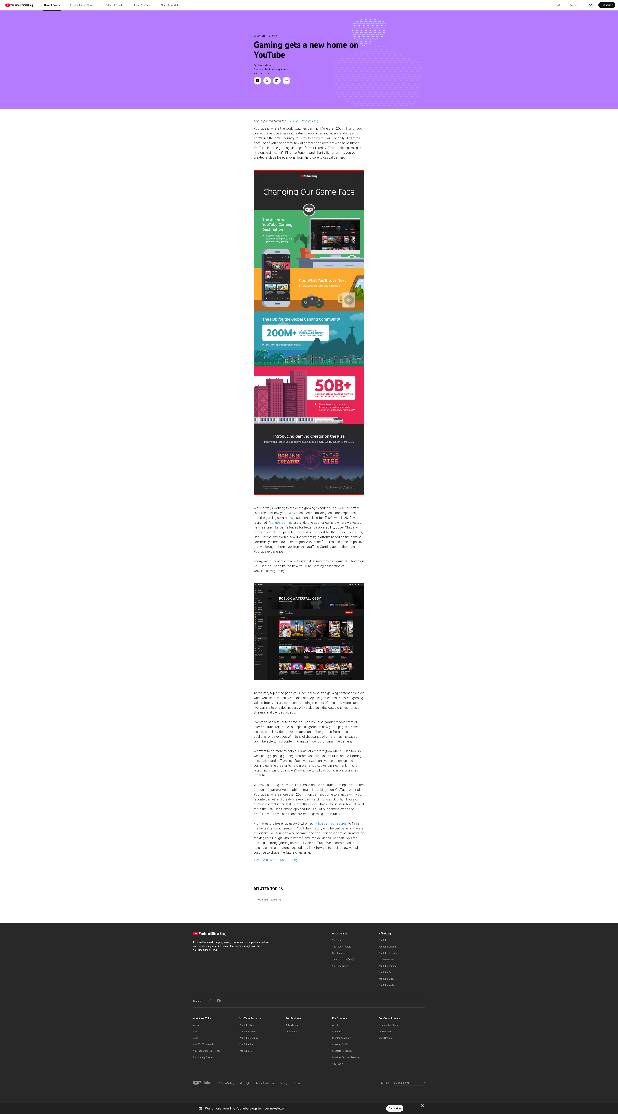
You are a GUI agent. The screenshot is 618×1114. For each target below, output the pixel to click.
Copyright (245, 1083)
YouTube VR (338, 1063)
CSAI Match (385, 1031)
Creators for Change (389, 1025)
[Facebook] (219, 1001)
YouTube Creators (341, 946)
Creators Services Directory (346, 1057)
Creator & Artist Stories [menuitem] (82, 5)
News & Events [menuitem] (52, 5)
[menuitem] (557, 5)
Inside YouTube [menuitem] (142, 5)
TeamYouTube (386, 959)
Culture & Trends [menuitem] (114, 5)
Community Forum (203, 1057)
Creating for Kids (341, 1044)
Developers (292, 1031)
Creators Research (342, 1051)
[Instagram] (209, 1001)
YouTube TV (385, 972)
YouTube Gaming (280, 522)
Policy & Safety (226, 1083)
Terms (296, 1083)
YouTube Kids (246, 1025)
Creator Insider (340, 953)
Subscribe (607, 5)
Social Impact (386, 1038)
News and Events (265, 36)
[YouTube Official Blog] (19, 5)
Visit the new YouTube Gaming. (276, 860)
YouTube (337, 940)
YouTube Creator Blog (302, 121)
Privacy (283, 1083)
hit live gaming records (330, 823)
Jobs (195, 1038)
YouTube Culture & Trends (206, 1051)
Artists (335, 1025)
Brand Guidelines (265, 1083)
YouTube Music (387, 979)
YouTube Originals (248, 1038)
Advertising (292, 1025)
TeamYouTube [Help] (343, 959)
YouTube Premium (249, 1044)
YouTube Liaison (340, 966)
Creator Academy (341, 1038)
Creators (336, 1031)
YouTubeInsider (387, 985)
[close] (422, 1105)
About (196, 1025)
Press (196, 1031)
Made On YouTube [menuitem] (170, 5)
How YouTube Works (204, 1044)
